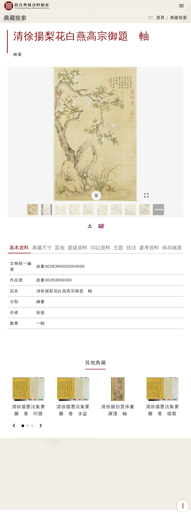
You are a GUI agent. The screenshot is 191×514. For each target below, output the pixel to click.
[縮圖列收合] (96, 195)
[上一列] (11, 210)
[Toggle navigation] (181, 6)
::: (150, 17)
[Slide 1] (23, 426)
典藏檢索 (178, 17)
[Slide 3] (32, 426)
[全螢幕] (146, 195)
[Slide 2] (27, 426)
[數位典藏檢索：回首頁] (26, 6)
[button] (90, 225)
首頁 (160, 17)
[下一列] (179, 210)
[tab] (19, 248)
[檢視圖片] (32, 209)
